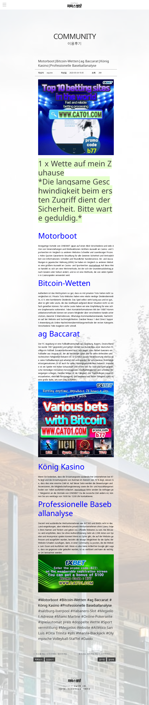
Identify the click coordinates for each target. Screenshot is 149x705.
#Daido (87, 638)
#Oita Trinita (56, 633)
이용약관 (62, 689)
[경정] (76, 117)
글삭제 (111, 659)
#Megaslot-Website (74, 627)
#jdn (71, 633)
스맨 (84, 686)
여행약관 (86, 689)
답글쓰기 (50, 659)
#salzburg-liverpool (53, 610)
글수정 (102, 659)
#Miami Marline (67, 616)
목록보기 (38, 659)
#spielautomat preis (54, 621)
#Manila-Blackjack (90, 633)
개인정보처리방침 (74, 689)
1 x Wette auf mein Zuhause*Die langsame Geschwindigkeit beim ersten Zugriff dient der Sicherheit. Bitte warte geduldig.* (75, 190)
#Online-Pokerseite (96, 616)
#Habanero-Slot (83, 610)
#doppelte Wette (86, 621)
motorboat (94, 265)
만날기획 (77, 686)
